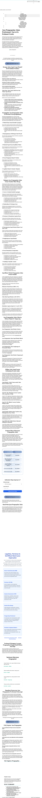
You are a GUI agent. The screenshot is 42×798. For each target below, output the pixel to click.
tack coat (20, 150)
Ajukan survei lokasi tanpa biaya (13, 63)
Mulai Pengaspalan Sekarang (12, 721)
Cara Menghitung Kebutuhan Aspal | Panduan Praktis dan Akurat (12, 789)
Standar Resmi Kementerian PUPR (10, 637)
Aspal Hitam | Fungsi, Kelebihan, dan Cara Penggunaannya (12, 791)
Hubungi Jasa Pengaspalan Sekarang (13, 496)
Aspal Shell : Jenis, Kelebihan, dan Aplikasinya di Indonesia (12, 795)
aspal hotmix (12, 149)
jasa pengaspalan (8, 116)
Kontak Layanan (22, 19)
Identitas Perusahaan (22, 18)
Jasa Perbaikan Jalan (23, 15)
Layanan (22, 13)
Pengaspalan (18, 778)
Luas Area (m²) (6, 486)
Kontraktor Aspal (23, 14)
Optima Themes (12, 797)
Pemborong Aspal (23, 16)
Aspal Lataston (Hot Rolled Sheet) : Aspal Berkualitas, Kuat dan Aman (13, 793)
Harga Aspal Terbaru (22, 17)
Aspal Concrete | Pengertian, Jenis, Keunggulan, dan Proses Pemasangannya (13, 787)
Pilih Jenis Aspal (6, 482)
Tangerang (16, 361)
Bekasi (11, 344)
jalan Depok (9, 352)
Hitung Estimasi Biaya (12, 491)
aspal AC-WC (15, 152)
